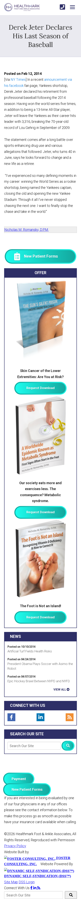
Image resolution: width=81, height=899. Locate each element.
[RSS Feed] (70, 717)
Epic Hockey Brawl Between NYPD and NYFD (38, 681)
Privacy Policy (15, 846)
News (15, 636)
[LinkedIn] (40, 717)
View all (59, 689)
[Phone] (62, 7)
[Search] (68, 746)
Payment (19, 779)
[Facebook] (11, 717)
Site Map (11, 882)
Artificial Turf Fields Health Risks (29, 651)
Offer (40, 272)
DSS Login (27, 882)
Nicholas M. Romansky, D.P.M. (26, 230)
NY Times (18, 79)
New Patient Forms (27, 789)
